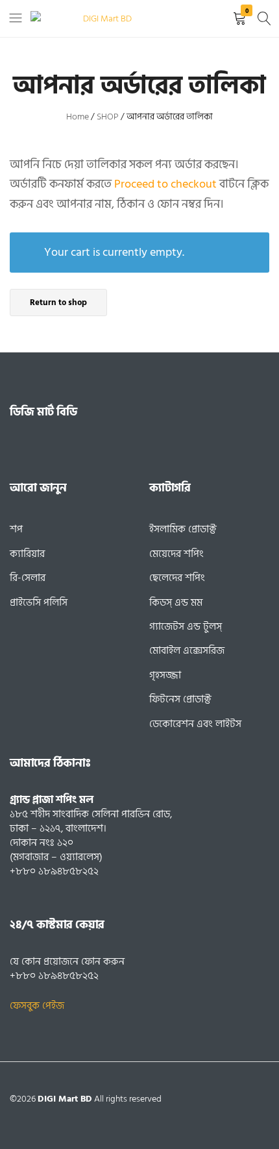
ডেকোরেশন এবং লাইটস (195, 723)
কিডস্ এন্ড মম (175, 602)
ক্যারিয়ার (27, 553)
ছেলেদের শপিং (177, 577)
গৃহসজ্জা (165, 675)
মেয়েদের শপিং (176, 553)
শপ (16, 529)
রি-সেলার (27, 577)
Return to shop (58, 302)
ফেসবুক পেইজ (37, 1005)
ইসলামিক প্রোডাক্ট (183, 529)
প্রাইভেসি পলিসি (38, 602)
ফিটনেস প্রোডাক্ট (180, 699)
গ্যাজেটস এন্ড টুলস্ (185, 626)
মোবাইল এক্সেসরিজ (186, 650)
